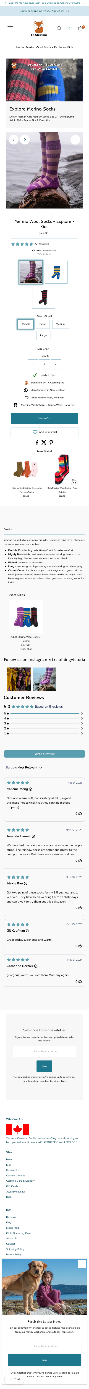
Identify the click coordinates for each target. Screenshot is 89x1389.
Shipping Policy (15, 1249)
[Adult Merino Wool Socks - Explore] (26, 616)
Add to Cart (44, 418)
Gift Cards (12, 1186)
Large (43, 335)
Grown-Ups (12, 1170)
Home (20, 47)
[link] (19, 679)
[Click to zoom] (75, 140)
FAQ (8, 1222)
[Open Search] (59, 28)
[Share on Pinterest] (51, 444)
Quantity (44, 356)
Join (44, 1066)
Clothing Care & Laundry (20, 1181)
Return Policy (13, 1254)
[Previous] (13, 140)
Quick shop (26, 649)
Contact (10, 1244)
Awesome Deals (15, 1191)
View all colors (44, 254)
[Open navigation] (10, 28)
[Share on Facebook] (37, 444)
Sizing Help (13, 1227)
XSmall (25, 324)
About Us (11, 1238)
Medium (60, 324)
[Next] (25, 140)
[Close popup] (82, 1264)
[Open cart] (80, 28)
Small (42, 324)
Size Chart (43, 349)
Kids (8, 1165)
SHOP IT (19, 679)
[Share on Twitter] (44, 444)
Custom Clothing (16, 1175)
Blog (9, 1197)
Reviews (11, 1217)
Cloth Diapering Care (18, 1233)
